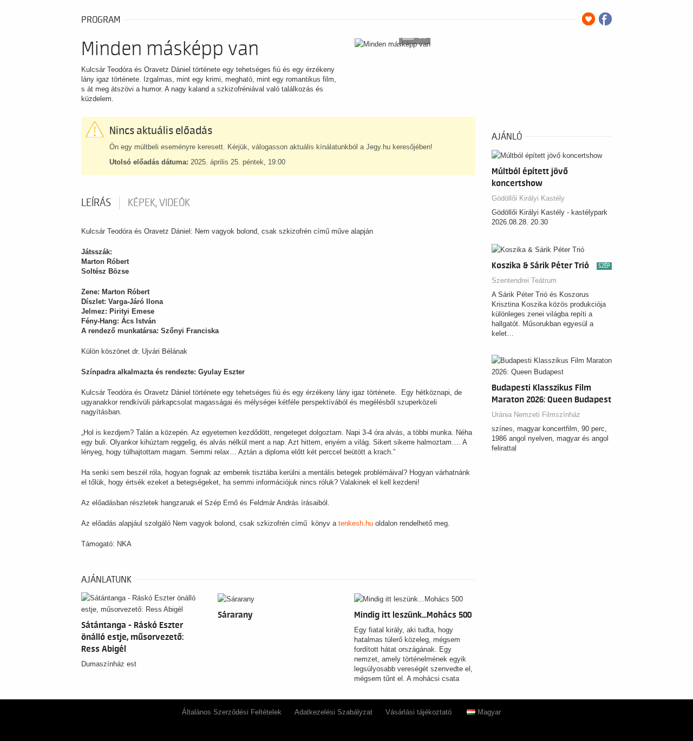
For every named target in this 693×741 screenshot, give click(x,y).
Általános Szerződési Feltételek (232, 712)
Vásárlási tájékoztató (418, 712)
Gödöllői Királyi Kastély (528, 198)
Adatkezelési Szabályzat (333, 712)
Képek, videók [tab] (159, 203)
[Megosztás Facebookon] (605, 18)
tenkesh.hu (355, 523)
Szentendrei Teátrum (524, 280)
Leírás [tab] (96, 203)
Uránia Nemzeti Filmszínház (536, 415)
